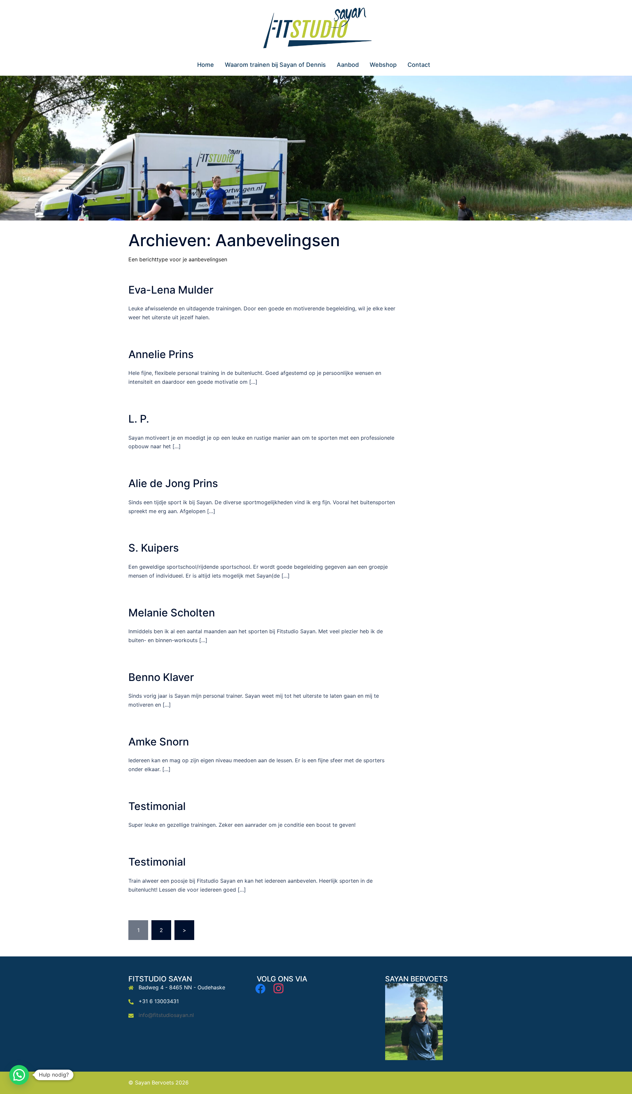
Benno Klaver (161, 677)
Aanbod (348, 64)
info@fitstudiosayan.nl (166, 1015)
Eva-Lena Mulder (170, 289)
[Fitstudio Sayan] (316, 28)
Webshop (383, 64)
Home (205, 64)
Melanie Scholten (171, 612)
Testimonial (157, 806)
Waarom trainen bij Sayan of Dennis (275, 64)
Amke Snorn (158, 741)
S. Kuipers (153, 547)
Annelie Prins (161, 354)
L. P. (138, 418)
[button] (19, 1075)
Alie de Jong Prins (173, 483)
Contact (419, 64)
